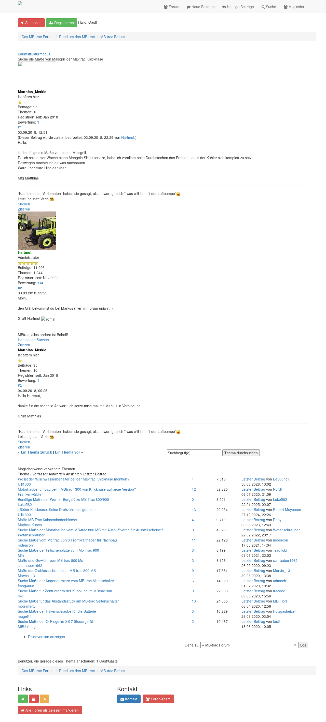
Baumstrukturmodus (34, 53)
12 (194, 489)
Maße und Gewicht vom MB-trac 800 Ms (50, 560)
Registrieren (63, 22)
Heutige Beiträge (240, 6)
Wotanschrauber (31, 534)
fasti (276, 621)
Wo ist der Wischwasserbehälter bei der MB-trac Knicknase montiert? (73, 479)
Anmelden (33, 22)
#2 (20, 287)
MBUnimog (27, 626)
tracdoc (279, 590)
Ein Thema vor (67, 452)
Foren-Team (160, 698)
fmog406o (26, 585)
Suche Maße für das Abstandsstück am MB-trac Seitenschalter (68, 601)
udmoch (279, 580)
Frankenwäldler (30, 494)
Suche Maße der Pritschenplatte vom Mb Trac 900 (58, 550)
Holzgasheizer (284, 611)
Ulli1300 (24, 484)
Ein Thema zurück (36, 452)
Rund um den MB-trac (77, 36)
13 (194, 509)
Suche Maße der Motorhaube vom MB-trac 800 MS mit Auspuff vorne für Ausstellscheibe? (90, 529)
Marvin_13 (26, 575)
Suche (270, 6)
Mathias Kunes (30, 524)
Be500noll (281, 479)
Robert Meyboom (287, 509)
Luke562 (25, 504)
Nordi (277, 489)
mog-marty (26, 606)
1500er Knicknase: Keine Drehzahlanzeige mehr (57, 509)
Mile (21, 555)
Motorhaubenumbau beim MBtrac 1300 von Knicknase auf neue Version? (77, 489)
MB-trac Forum (112, 36)
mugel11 (25, 616)
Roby (277, 519)
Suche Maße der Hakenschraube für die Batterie (57, 611)
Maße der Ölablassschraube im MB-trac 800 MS (57, 570)
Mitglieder (296, 6)
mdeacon (25, 545)
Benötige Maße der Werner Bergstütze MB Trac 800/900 (63, 499)
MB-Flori (280, 601)
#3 (20, 385)
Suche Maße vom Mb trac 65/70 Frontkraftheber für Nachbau (67, 540)
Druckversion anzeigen (46, 636)
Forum (173, 6)
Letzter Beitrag (253, 479)
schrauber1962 (30, 565)
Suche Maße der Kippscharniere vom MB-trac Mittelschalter (66, 580)
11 (194, 540)
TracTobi (280, 550)
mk (20, 595)
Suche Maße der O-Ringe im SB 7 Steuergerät (55, 621)
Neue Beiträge (203, 6)
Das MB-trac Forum (37, 36)
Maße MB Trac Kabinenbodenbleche (47, 519)
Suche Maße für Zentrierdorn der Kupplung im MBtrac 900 (65, 590)
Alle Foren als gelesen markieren (51, 710)
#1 (20, 127)
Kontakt (130, 698)
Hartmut (127, 137)
